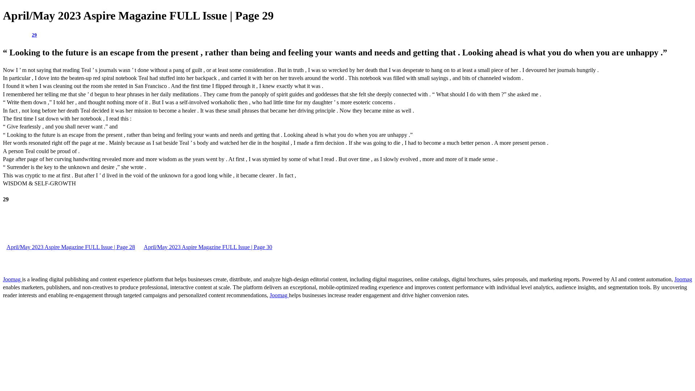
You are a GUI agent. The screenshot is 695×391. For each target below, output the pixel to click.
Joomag (12, 279)
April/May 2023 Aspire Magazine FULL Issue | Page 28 (71, 247)
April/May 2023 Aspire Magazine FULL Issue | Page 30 (208, 247)
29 (34, 35)
